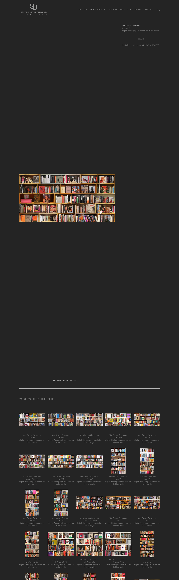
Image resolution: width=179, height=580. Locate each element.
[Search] (159, 10)
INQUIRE (141, 39)
